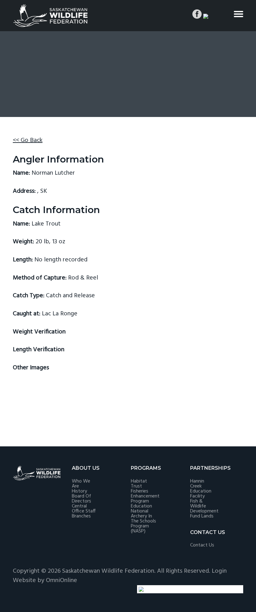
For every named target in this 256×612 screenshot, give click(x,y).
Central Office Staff (84, 509)
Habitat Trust (139, 484)
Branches (81, 516)
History (79, 491)
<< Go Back (27, 140)
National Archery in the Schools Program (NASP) (143, 521)
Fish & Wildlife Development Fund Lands (204, 509)
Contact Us (202, 545)
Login (219, 571)
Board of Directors (81, 499)
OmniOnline (61, 580)
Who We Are (81, 484)
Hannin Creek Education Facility (200, 489)
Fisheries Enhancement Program (145, 496)
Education (141, 506)
